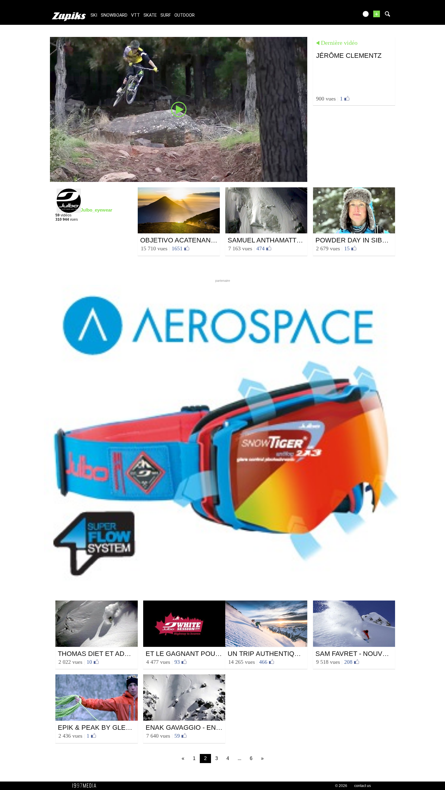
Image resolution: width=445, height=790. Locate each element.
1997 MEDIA (86, 786)
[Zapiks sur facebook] (341, 16)
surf (165, 15)
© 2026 (341, 786)
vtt (135, 15)
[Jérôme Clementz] (178, 109)
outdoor (184, 15)
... (239, 758)
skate (150, 15)
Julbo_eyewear (96, 209)
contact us (362, 786)
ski (94, 15)
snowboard (114, 15)
